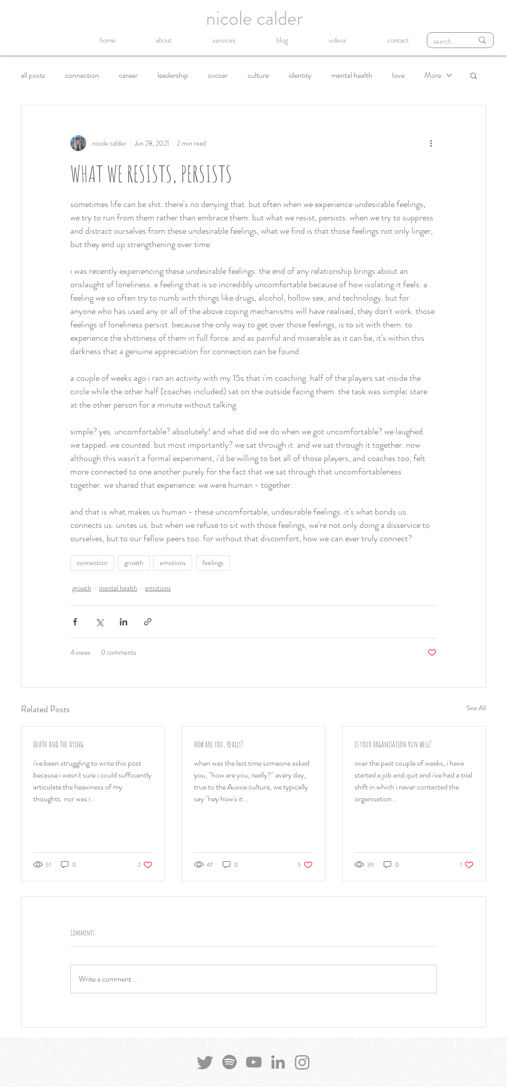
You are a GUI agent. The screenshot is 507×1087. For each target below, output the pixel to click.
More (432, 75)
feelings (213, 563)
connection (82, 75)
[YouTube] (253, 1062)
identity (300, 75)
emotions (173, 563)
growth (133, 563)
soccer (218, 75)
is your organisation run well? (393, 743)
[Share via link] (147, 621)
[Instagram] (302, 1062)
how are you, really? (218, 743)
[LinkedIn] (278, 1062)
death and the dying (58, 743)
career (128, 75)
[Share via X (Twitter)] (99, 621)
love (398, 75)
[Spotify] (229, 1062)
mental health (351, 75)
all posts (33, 75)
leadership (172, 75)
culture (258, 75)
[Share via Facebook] (75, 621)
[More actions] (431, 143)
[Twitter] (205, 1062)
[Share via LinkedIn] (123, 621)
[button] (473, 75)
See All (476, 708)
